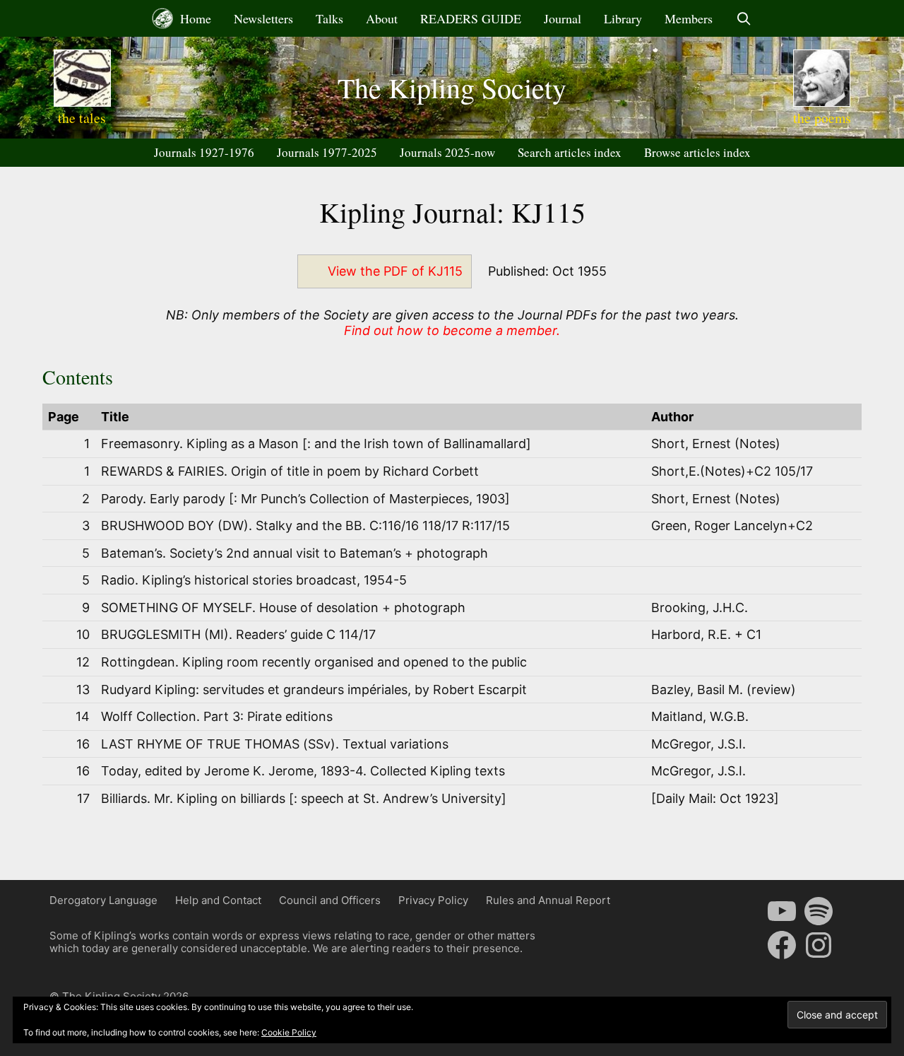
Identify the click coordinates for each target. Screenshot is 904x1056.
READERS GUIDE (470, 18)
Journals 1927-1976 (204, 152)
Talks (329, 18)
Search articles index (570, 152)
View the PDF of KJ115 (395, 271)
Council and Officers (330, 900)
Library (623, 18)
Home (194, 18)
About (382, 18)
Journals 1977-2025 (327, 152)
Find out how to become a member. (452, 330)
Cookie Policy (288, 1032)
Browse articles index (697, 152)
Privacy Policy (433, 900)
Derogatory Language (103, 900)
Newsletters (263, 18)
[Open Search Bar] (743, 18)
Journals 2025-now (447, 152)
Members (689, 18)
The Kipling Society (452, 87)
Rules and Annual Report (548, 900)
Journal (562, 18)
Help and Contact (218, 900)
